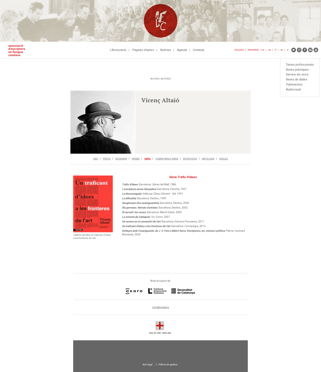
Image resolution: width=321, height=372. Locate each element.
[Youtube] (316, 50)
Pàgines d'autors (143, 50)
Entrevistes (190, 159)
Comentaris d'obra (166, 159)
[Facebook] (304, 50)
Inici (95, 159)
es (269, 50)
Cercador (239, 50)
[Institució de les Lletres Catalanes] (171, 291)
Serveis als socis (297, 74)
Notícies (165, 50)
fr (275, 50)
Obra (147, 159)
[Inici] (18, 50)
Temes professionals (300, 64)
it (287, 50)
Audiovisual (293, 89)
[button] (103, 122)
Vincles (223, 159)
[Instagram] (299, 50)
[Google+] (310, 50)
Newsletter (253, 50)
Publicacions (294, 84)
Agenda (182, 50)
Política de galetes (168, 364)
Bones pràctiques (297, 69)
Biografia (121, 159)
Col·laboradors (160, 307)
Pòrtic (107, 159)
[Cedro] (133, 291)
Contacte (198, 50)
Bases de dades (296, 79)
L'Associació (118, 50)
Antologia (208, 159)
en (282, 50)
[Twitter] (293, 50)
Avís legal (147, 364)
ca (263, 50)
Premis (136, 159)
